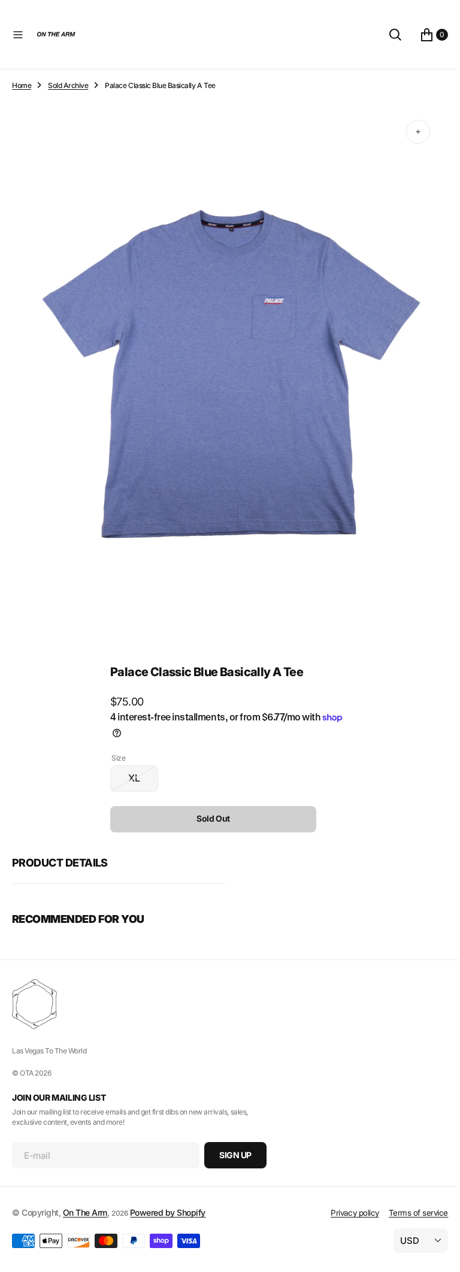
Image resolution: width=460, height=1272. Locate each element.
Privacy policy (346, 1213)
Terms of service (409, 1213)
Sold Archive (68, 85)
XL (139, 770)
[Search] (386, 35)
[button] (18, 35)
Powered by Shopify (167, 1212)
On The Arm (85, 1212)
